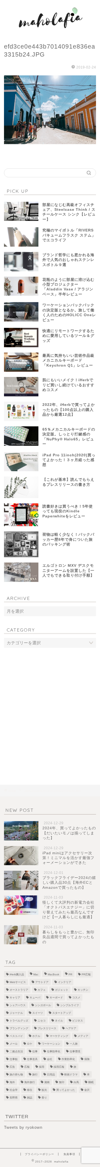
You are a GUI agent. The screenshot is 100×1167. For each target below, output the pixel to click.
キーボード (56, 997)
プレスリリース (47, 1028)
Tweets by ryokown (23, 1127)
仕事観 (14, 1059)
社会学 (14, 1089)
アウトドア (42, 982)
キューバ (35, 997)
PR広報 (86, 974)
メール (14, 1043)
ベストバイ (16, 1036)
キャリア (15, 997)
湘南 (47, 1082)
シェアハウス (18, 1005)
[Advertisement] (50, 705)
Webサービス (18, 982)
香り (44, 1097)
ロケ (29, 1043)
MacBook (53, 974)
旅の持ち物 (16, 1074)
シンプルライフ (69, 1005)
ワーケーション (51, 1043)
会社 (49, 1059)
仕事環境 (75, 1051)
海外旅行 (29, 1082)
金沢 (87, 1089)
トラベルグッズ (19, 1020)
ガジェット (61, 989)
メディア (83, 1036)
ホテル (36, 1036)
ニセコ (42, 1020)
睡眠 (91, 1082)
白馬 (76, 1082)
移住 (29, 1089)
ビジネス (77, 1020)
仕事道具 (32, 1059)
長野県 (14, 1097)
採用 (41, 1066)
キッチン (83, 989)
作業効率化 (68, 1059)
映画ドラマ (71, 1074)
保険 (87, 1059)
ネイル (59, 1020)
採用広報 (59, 1066)
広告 (12, 1066)
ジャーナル (16, 1012)
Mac (35, 974)
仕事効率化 (53, 1051)
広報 (27, 1066)
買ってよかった (65, 1089)
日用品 (51, 1074)
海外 (12, 1082)
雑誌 (29, 1097)
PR (70, 974)
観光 (44, 1089)
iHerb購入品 (17, 974)
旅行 (35, 1074)
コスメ (76, 997)
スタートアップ (61, 1012)
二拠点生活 (16, 1051)
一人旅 (74, 1043)
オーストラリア (19, 989)
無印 (61, 1082)
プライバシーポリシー (39, 1154)
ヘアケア (71, 1028)
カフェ (42, 989)
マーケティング (59, 1036)
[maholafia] (50, 32)
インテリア (64, 982)
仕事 (35, 1051)
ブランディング (19, 1028)
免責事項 (69, 1154)
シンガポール (43, 1005)
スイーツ (37, 1012)
